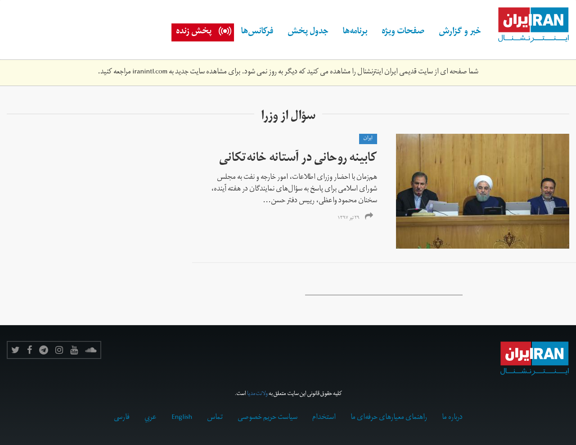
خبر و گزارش (460, 32)
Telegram (44, 350)
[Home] (528, 25)
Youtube (74, 350)
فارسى (122, 418)
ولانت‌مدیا (257, 394)
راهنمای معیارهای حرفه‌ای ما (389, 418)
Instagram (59, 350)
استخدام (324, 418)
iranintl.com (149, 72)
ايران (368, 138)
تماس (215, 418)
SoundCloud (90, 350)
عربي (150, 418)
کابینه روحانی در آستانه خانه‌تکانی (298, 159)
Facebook (29, 350)
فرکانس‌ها (257, 32)
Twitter (15, 350)
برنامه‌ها (355, 32)
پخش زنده (194, 32)
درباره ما (452, 418)
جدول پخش (308, 32)
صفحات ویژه (403, 32)
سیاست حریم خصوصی (267, 418)
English (181, 418)
